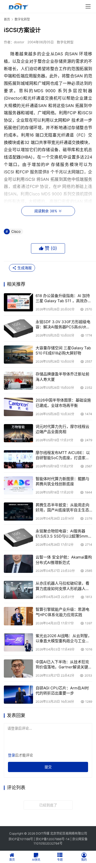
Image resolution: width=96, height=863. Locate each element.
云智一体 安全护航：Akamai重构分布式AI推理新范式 (64, 560)
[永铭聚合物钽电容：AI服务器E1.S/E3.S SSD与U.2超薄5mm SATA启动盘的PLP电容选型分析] (18, 538)
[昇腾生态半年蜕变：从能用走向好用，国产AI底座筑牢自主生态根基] (18, 511)
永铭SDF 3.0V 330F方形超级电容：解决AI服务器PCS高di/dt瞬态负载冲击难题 (63, 324)
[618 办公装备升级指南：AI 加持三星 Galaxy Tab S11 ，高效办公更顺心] (18, 302)
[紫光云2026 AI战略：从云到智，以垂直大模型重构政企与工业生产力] (18, 642)
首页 (7, 19)
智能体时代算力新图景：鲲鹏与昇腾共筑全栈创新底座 (62, 481)
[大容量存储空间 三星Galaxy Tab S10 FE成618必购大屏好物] (18, 354)
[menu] (88, 6)
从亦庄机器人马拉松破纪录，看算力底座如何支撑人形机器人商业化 (62, 586)
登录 (11, 755)
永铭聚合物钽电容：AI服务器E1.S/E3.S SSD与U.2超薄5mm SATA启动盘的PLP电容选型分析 (63, 534)
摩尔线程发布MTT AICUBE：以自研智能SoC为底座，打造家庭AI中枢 (63, 455)
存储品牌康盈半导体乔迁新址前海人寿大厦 (62, 377)
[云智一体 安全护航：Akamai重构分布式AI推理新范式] (18, 564)
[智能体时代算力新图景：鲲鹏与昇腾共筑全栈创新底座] (18, 485)
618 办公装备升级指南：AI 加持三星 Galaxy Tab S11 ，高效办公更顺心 (63, 298)
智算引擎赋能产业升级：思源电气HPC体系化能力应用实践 (62, 612)
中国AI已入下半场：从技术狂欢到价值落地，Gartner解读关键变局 (64, 664)
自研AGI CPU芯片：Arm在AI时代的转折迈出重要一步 (62, 691)
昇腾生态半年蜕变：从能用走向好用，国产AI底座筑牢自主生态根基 (62, 507)
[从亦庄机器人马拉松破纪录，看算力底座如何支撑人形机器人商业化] (18, 590)
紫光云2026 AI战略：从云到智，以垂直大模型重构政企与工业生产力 (64, 638)
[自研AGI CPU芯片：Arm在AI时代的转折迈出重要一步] (18, 695)
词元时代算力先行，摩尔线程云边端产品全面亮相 (62, 429)
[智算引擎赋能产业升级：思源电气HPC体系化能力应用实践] (18, 616)
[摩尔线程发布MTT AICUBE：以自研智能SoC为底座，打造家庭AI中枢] (18, 459)
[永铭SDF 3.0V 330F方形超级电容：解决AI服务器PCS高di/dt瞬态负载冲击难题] (18, 328)
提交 (48, 767)
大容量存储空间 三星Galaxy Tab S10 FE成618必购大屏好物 (63, 350)
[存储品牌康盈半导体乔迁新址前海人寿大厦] (18, 381)
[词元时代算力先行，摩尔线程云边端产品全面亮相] (18, 433)
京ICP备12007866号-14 (53, 839)
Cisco (15, 231)
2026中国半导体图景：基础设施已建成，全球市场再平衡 (63, 403)
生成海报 (24, 268)
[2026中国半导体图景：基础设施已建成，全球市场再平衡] (18, 407)
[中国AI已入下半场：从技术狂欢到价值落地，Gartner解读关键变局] (18, 668)
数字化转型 (65, 42)
